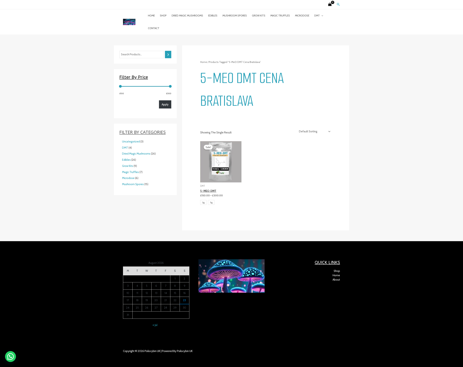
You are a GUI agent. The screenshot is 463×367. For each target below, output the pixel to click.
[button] (338, 4)
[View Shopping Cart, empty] (330, 4)
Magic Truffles (280, 15)
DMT (317, 15)
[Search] (168, 54)
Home (151, 15)
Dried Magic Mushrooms (187, 15)
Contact (153, 28)
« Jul (155, 325)
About (336, 279)
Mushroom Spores (234, 15)
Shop (163, 15)
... (139, 355)
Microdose (302, 15)
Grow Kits (258, 15)
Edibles (212, 15)
